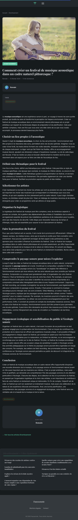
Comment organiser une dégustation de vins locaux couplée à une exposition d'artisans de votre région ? (20, 482)
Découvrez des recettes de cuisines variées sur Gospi (20, 461)
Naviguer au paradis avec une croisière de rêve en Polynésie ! (57, 475)
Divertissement (13, 13)
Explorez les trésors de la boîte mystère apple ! (19, 475)
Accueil (4, 13)
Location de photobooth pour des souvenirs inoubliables (20, 468)
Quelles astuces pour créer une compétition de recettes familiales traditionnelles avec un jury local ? (57, 462)
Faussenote (39, 501)
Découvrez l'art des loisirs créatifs (54, 469)
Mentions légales (35, 508)
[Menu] (43, 3)
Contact (45, 508)
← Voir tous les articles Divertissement (16, 435)
